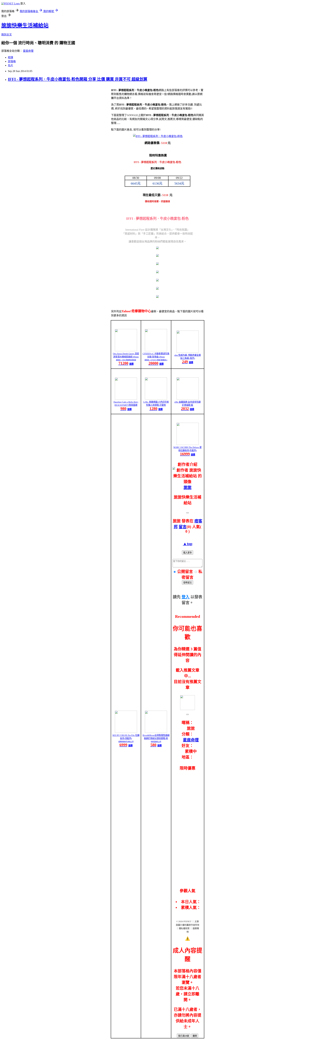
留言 (183, 527)
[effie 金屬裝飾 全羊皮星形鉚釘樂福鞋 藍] (188, 398)
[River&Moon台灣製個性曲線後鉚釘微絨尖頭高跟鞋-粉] (156, 732)
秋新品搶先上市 (156, 741)
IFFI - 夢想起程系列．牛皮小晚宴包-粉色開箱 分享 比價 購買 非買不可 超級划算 (77, 79)
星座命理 (28, 50)
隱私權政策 (184, 928)
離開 (195, 1036)
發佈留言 (187, 582)
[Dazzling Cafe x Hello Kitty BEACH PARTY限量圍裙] (126, 398)
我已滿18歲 (183, 1036)
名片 (10, 65)
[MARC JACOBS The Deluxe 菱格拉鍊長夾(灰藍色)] (188, 444)
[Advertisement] (187, 825)
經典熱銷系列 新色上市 (126, 741)
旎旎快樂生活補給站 (25, 25)
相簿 (10, 57)
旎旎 (187, 487)
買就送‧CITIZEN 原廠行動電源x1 (156, 360)
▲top (187, 544)
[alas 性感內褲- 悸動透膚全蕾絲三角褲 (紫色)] (188, 351)
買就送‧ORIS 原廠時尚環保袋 (126, 360)
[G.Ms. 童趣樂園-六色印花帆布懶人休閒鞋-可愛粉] (156, 398)
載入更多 (187, 552)
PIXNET (187, 921)
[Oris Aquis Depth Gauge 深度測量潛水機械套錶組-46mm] (126, 350)
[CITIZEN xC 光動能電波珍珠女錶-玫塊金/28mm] (156, 350)
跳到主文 (6, 34)
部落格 (12, 61)
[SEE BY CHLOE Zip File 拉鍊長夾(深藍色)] (126, 732)
